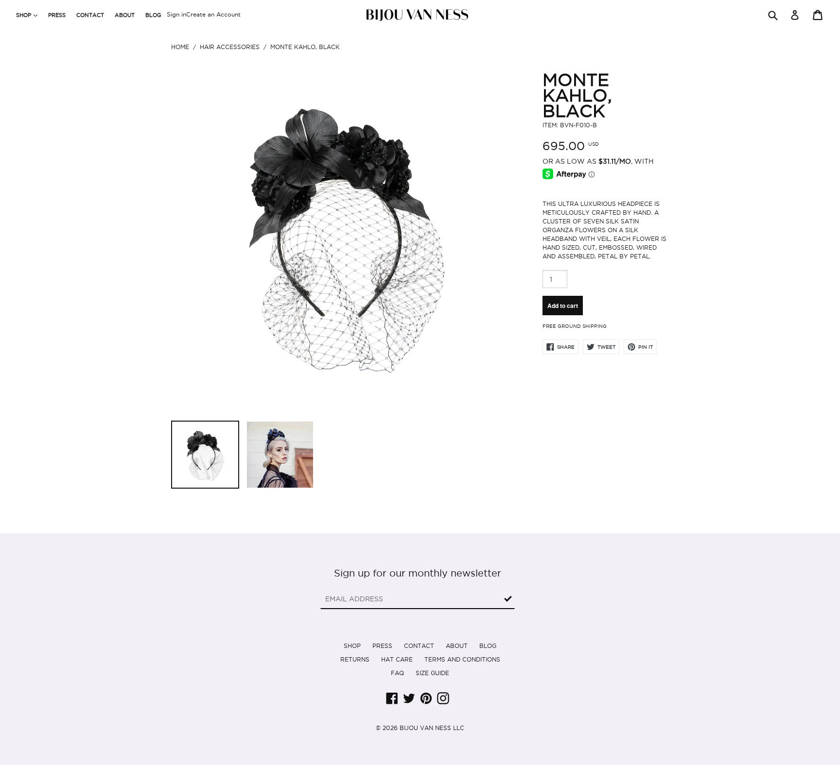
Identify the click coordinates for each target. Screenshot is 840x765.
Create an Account (213, 14)
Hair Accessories (230, 47)
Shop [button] (29, 15)
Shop (352, 646)
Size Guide (432, 673)
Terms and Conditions (462, 659)
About (125, 15)
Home (180, 47)
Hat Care (397, 659)
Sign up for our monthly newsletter (417, 573)
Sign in (176, 14)
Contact (90, 15)
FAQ (397, 673)
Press (57, 15)
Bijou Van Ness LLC (432, 728)
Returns (354, 659)
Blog (153, 15)
